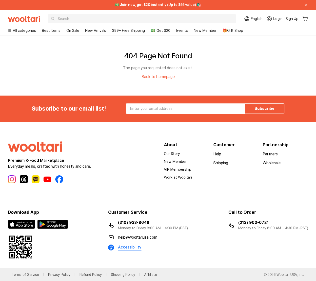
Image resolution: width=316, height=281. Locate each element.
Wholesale (272, 163)
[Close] (304, 5)
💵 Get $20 (160, 30)
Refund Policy (90, 275)
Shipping (220, 163)
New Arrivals (95, 30)
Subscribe (265, 108)
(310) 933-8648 (133, 222)
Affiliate (150, 275)
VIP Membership (177, 169)
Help (217, 154)
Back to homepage (158, 76)
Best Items (51, 30)
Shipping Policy (123, 275)
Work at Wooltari (178, 177)
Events (182, 30)
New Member (205, 30)
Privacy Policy (59, 275)
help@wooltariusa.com (137, 237)
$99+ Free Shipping (128, 30)
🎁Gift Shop (232, 30)
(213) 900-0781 (253, 222)
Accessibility (129, 247)
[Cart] (305, 19)
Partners (270, 154)
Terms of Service (25, 275)
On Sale (72, 30)
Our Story (172, 153)
